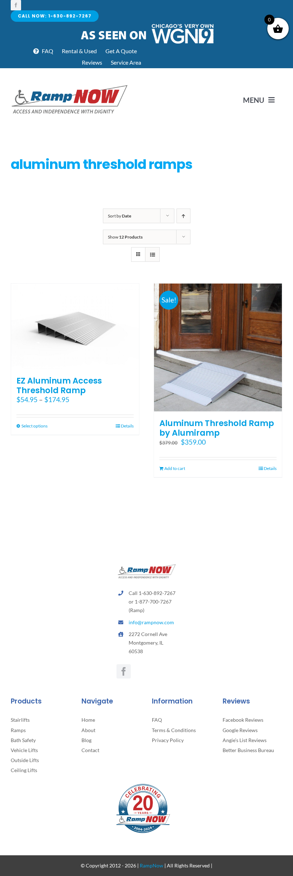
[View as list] (152, 254)
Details (127, 426)
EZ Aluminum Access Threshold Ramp (59, 385)
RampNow (151, 865)
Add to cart (174, 468)
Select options (34, 426)
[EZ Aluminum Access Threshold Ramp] (75, 326)
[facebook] (16, 5)
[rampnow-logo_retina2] (70, 86)
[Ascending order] (183, 216)
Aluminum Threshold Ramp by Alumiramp (216, 428)
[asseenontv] (146, 25)
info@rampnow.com (151, 622)
